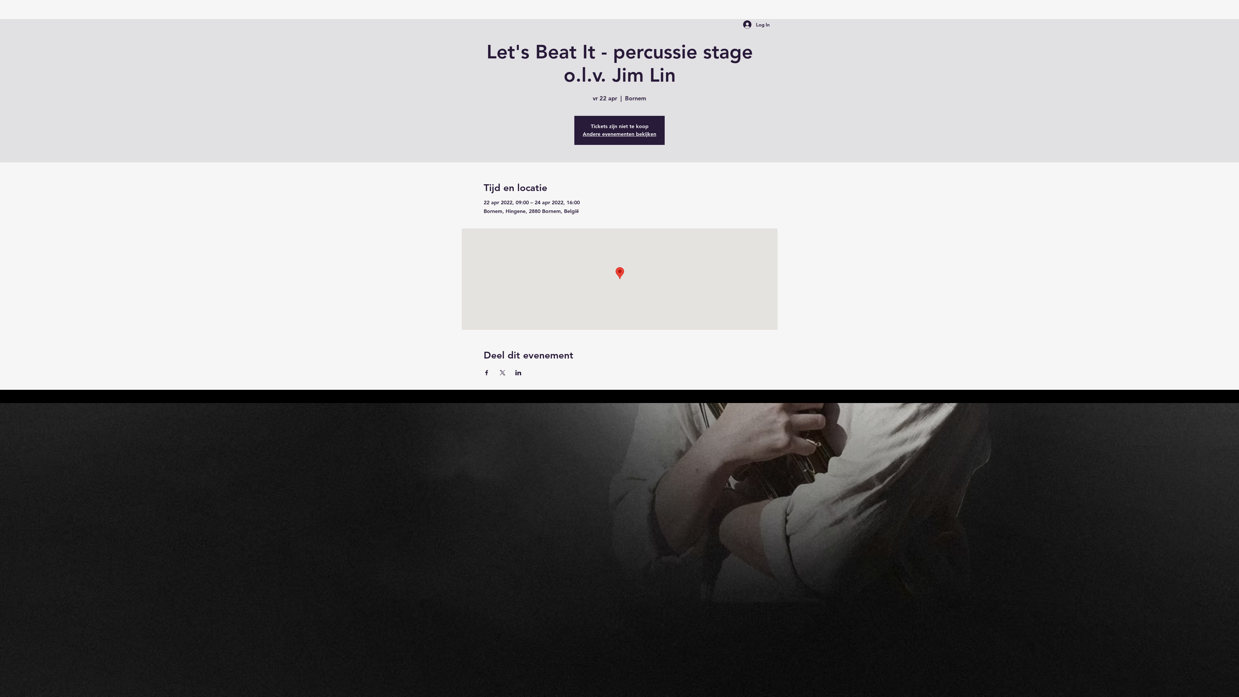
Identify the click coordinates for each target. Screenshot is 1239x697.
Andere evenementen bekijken (619, 134)
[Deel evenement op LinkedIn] (518, 372)
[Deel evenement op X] (502, 372)
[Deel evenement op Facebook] (487, 372)
